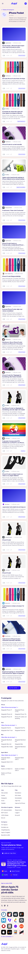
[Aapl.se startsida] (4, 944)
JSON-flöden (4, 815)
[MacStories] (3, 926)
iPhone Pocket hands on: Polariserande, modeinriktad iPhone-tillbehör (13, 245)
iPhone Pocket (22, 55)
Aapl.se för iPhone (20, 803)
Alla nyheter (4, 793)
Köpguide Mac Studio (7, 746)
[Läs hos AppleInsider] (11, 55)
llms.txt (3, 818)
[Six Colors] (15, 920)
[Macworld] (3, 920)
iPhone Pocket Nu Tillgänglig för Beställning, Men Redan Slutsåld (11, 375)
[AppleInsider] (15, 914)
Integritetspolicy (5, 830)
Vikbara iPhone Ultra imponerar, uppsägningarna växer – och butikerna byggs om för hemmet (16, 863)
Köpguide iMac (19, 744)
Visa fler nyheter (13, 687)
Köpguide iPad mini (20, 730)
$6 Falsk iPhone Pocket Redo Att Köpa (13, 78)
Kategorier (4, 798)
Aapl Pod (17, 800)
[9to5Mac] (3, 914)
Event (2, 800)
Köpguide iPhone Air (6, 714)
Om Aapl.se (4, 824)
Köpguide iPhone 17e (20, 714)
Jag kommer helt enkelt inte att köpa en (14, 507)
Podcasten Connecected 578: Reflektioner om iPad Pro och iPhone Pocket (13, 442)
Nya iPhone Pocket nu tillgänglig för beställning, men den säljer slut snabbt (13, 408)
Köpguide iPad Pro (20, 728)
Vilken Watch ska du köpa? (9, 755)
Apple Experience (21, 121)
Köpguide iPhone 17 (6, 710)
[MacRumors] (9, 914)
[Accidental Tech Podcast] (9, 932)
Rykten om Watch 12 (6, 769)
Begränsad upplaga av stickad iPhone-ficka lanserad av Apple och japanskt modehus (13, 673)
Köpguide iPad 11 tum (7, 730)
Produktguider (6, 698)
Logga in (17, 812)
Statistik (3, 803)
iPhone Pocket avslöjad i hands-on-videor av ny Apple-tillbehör (12, 474)
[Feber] (21, 914)
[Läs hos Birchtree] (11, 517)
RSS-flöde (18, 795)
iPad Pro (23, 451)
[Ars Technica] (21, 926)
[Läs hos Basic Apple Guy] (11, 286)
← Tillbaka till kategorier (7, 9)
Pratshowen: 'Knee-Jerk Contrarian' (13, 210)
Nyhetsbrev (18, 793)
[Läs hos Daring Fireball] (11, 220)
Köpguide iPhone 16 (6, 717)
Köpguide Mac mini (6, 744)
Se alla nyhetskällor (7, 936)
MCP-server (4, 812)
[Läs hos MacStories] (11, 648)
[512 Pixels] (9, 926)
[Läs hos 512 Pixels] (11, 451)
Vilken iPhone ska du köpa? (9, 707)
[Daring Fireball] (21, 920)
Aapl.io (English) (5, 832)
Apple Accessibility (21, 187)
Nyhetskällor (18, 798)
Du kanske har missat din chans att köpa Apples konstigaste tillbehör (12, 112)
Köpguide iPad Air (6, 728)
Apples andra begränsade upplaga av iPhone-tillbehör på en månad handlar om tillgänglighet (13, 179)
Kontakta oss (4, 827)
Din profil (17, 815)
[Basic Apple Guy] (15, 932)
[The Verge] (9, 920)
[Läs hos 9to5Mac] (11, 121)
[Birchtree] (15, 926)
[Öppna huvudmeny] (2, 3)
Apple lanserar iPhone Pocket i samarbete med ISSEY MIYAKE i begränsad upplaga (11, 640)
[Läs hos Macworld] (11, 615)
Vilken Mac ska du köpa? (9, 737)
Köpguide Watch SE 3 (7, 762)
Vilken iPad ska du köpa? (9, 725)
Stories (3, 795)
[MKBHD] (21, 932)
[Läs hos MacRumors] (11, 88)
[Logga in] (25, 3)
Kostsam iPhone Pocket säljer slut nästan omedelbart (12, 310)
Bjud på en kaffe (5, 835)
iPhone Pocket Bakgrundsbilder (11, 276)
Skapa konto (18, 810)
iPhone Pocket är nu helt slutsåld (12, 144)
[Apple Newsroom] (3, 932)
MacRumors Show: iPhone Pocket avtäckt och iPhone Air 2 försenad (12, 343)
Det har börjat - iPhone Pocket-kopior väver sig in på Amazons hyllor (13, 46)
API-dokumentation (6, 810)
